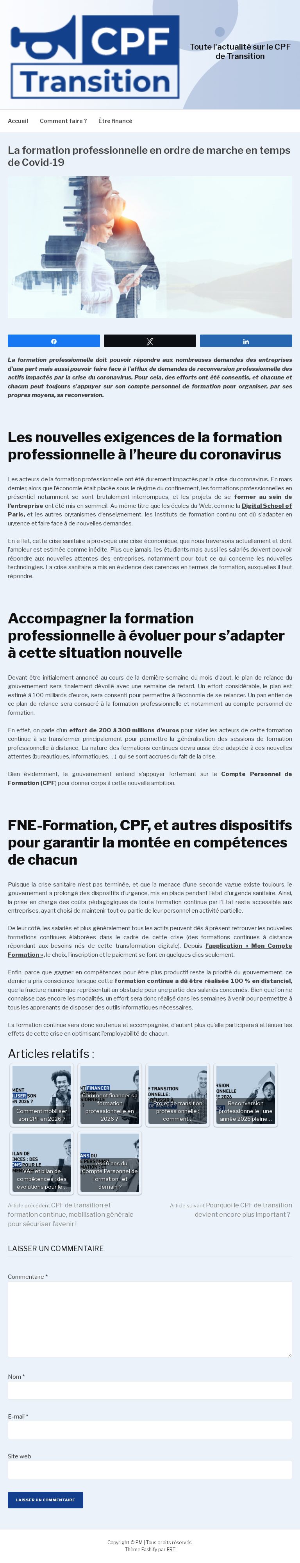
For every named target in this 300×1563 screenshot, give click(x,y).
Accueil (18, 120)
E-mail (18, 1416)
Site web (19, 1456)
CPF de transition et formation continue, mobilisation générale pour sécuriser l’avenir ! (71, 1215)
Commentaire (28, 1276)
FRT (171, 1549)
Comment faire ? (63, 120)
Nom (16, 1376)
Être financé (115, 120)
